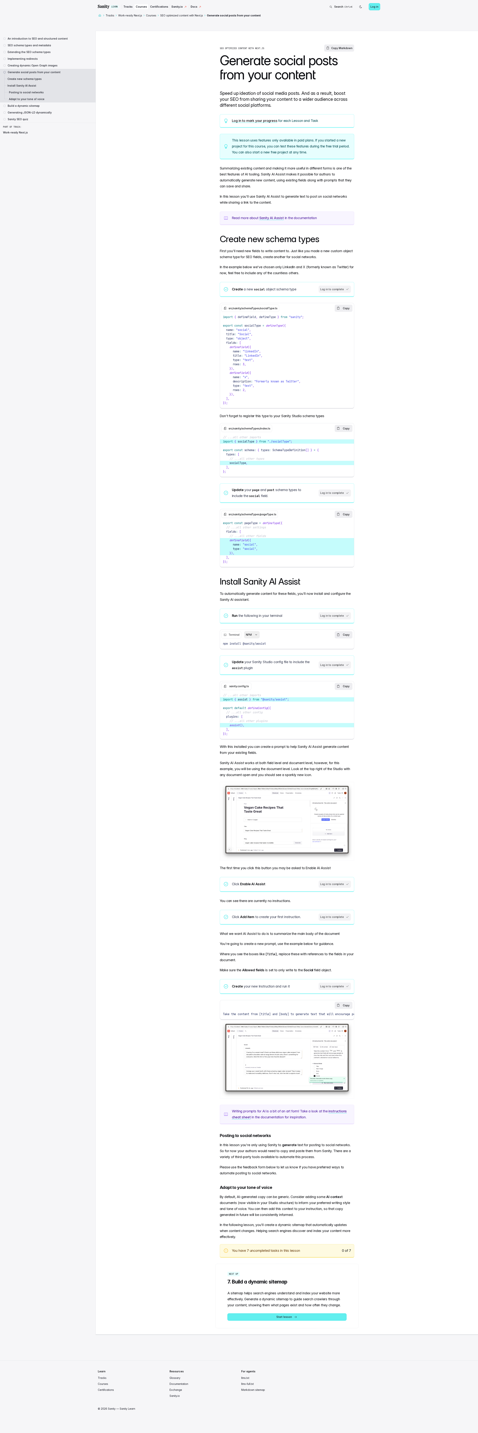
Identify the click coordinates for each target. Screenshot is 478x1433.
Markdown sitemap (253, 1389)
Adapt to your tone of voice (26, 99)
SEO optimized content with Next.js (181, 15)
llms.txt (245, 1377)
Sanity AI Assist (271, 218)
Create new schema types (24, 78)
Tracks (128, 6)
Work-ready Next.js (130, 15)
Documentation (179, 1383)
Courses (141, 6)
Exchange (176, 1389)
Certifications (159, 6)
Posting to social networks (26, 92)
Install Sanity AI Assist (21, 85)
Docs (194, 6)
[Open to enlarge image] (287, 821)
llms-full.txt (247, 1383)
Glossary (175, 1377)
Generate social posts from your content (234, 15)
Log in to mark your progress (254, 121)
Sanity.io (177, 6)
